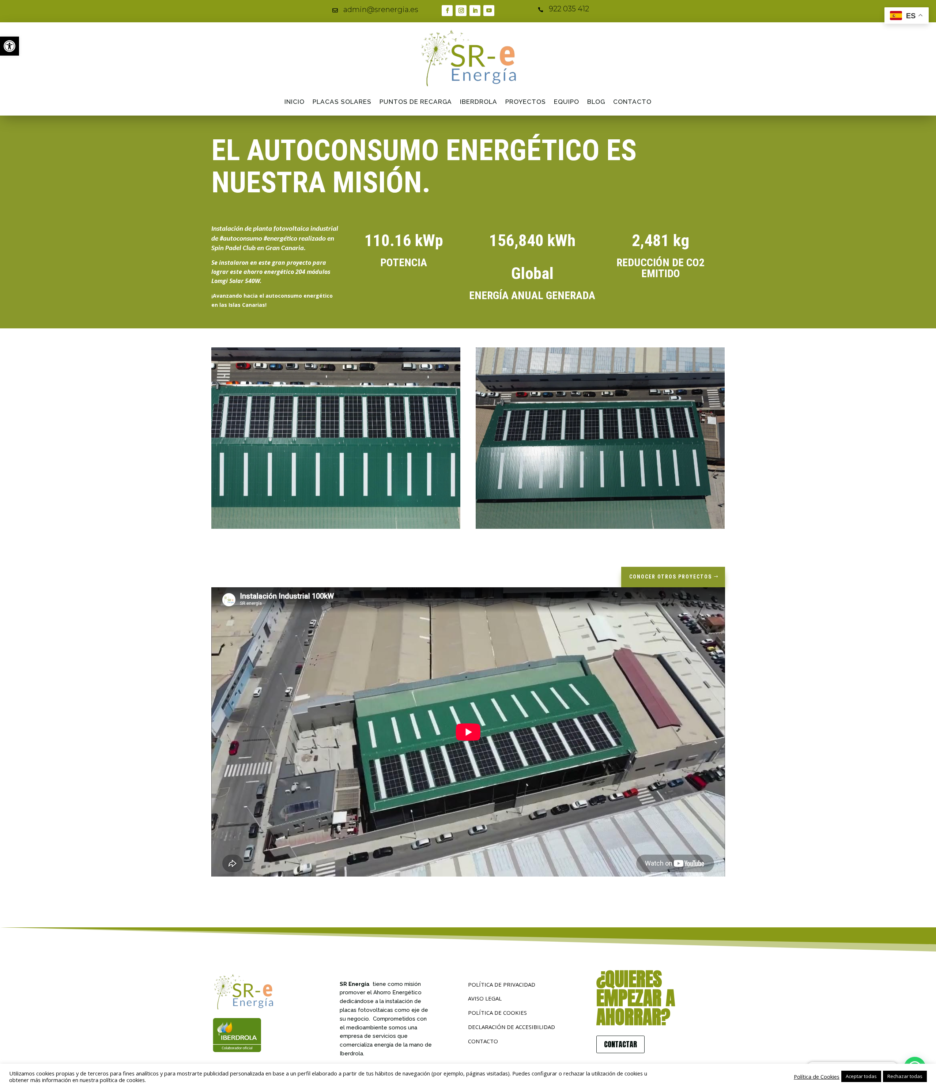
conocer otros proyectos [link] (670, 577)
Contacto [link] (632, 101)
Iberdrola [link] (478, 101)
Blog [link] (596, 101)
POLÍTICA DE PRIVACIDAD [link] (501, 984)
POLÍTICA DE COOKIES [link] (497, 1012)
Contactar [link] (620, 1044)
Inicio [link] (294, 101)
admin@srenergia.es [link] (380, 9)
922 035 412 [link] (569, 8)
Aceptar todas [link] (861, 1076)
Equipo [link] (566, 101)
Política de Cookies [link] (816, 1076)
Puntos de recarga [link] (416, 101)
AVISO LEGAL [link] (485, 998)
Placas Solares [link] (342, 101)
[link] (9, 46)
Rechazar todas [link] (904, 1076)
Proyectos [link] (525, 101)
